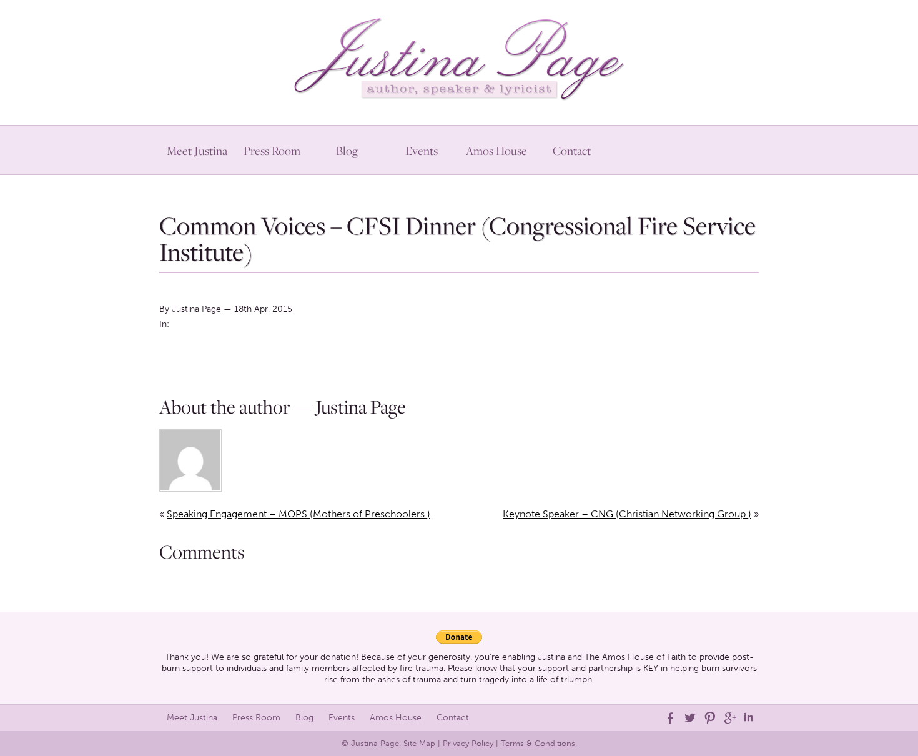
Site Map (419, 743)
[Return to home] (459, 56)
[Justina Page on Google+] (729, 718)
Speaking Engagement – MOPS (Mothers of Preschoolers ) (298, 514)
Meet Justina (197, 150)
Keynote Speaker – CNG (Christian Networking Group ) (627, 514)
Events (421, 150)
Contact (572, 150)
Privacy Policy (468, 743)
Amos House (496, 150)
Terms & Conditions (538, 743)
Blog (347, 150)
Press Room (272, 150)
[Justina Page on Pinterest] (709, 718)
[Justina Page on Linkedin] (749, 718)
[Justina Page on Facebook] (669, 718)
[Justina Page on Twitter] (689, 718)
